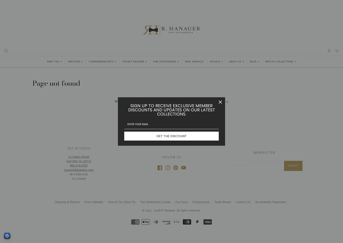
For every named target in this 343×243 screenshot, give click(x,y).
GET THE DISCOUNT (171, 136)
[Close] (220, 102)
